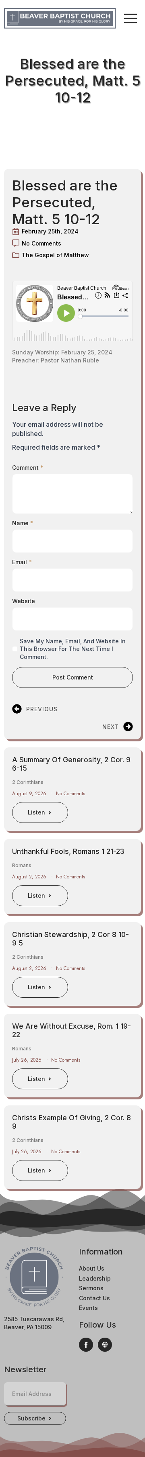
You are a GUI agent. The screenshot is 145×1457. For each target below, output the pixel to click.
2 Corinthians (28, 782)
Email (22, 562)
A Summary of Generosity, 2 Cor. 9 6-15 (71, 763)
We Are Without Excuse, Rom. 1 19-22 (71, 1030)
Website (23, 601)
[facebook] (86, 1345)
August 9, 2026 (30, 793)
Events (88, 1307)
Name (22, 523)
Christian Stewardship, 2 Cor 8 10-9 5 (70, 938)
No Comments (70, 793)
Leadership (95, 1278)
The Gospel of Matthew (55, 255)
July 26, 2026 (27, 1060)
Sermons (91, 1288)
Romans (21, 865)
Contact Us (94, 1298)
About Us (91, 1268)
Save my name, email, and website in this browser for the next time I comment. (73, 649)
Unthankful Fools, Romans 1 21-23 (68, 851)
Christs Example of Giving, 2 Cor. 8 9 (71, 1121)
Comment (28, 468)
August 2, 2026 (30, 876)
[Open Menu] (130, 18)
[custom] (105, 1345)
